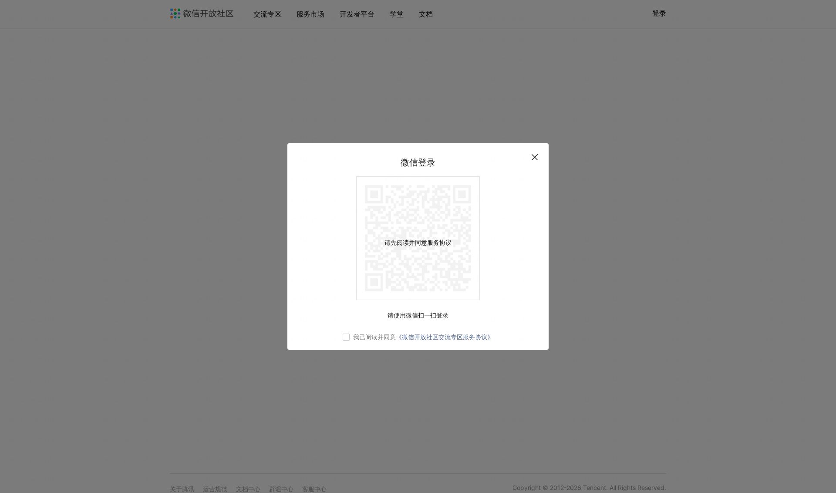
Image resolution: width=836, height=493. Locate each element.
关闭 (534, 157)
